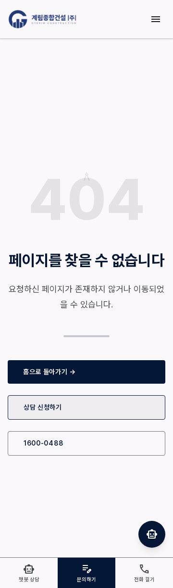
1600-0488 (43, 443)
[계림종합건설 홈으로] (44, 19)
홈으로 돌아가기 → (49, 372)
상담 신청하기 (43, 407)
